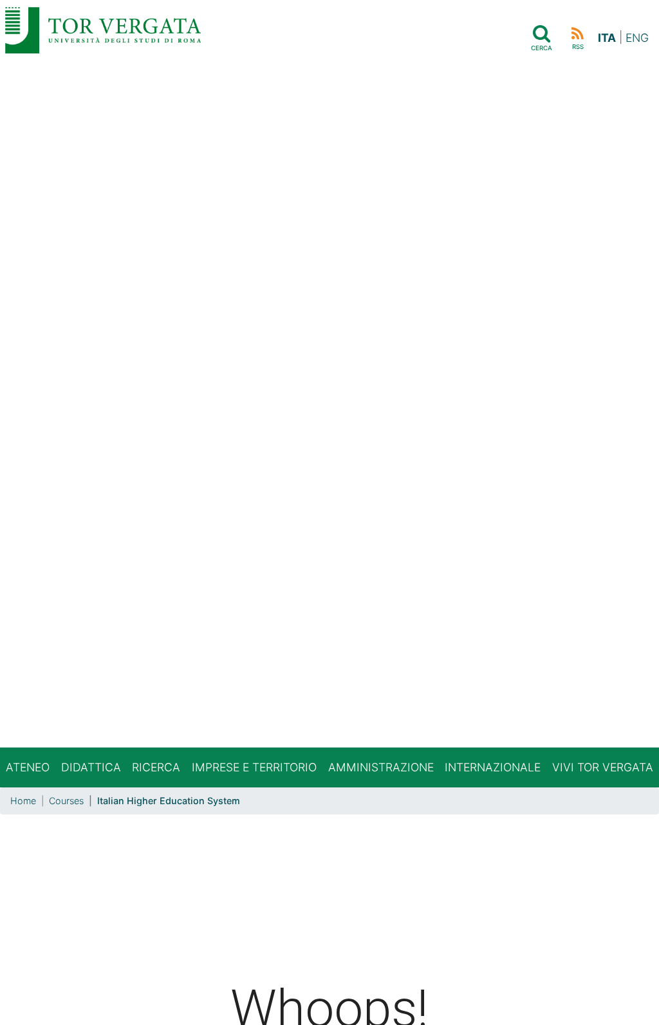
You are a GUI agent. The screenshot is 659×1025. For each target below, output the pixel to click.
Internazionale (493, 767)
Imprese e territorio (254, 767)
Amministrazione (381, 767)
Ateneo (28, 767)
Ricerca (156, 767)
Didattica (91, 767)
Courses (66, 800)
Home (23, 800)
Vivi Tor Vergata (602, 767)
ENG (637, 37)
